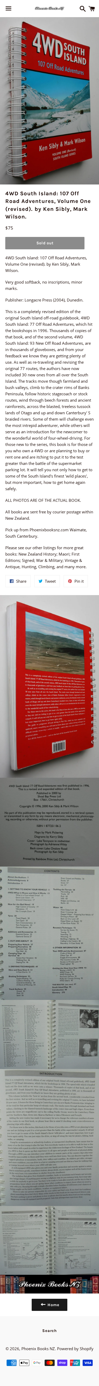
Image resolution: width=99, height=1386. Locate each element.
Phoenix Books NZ (38, 1348)
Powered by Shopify (75, 1348)
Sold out (45, 243)
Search (49, 1330)
